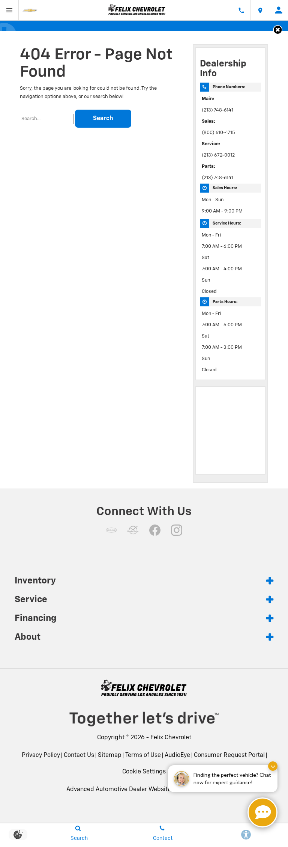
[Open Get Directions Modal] (259, 10)
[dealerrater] (133, 530)
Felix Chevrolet (170, 738)
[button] (277, 30)
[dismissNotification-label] (273, 766)
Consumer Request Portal (229, 755)
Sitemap (110, 755)
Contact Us (79, 755)
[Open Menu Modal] (9, 10)
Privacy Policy (41, 755)
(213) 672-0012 (218, 155)
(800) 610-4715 (218, 132)
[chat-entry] (263, 812)
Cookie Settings (144, 772)
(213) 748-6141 (217, 110)
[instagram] (176, 530)
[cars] (111, 530)
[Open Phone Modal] (241, 10)
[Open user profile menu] (278, 10)
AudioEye (177, 755)
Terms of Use (143, 755)
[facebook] (155, 530)
